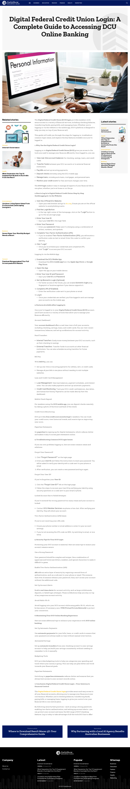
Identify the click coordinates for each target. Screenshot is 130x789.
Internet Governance (11, 148)
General (4, 145)
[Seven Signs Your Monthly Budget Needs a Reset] (16, 220)
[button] (127, 3)
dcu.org (68, 203)
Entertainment (7, 201)
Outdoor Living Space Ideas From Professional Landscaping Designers (16, 205)
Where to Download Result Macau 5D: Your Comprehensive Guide (32, 733)
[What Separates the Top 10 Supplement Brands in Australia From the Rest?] (16, 160)
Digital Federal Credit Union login (52, 691)
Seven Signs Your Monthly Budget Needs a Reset (16, 234)
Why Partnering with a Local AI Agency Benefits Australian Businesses (97, 733)
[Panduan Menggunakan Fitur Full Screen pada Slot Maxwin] (16, 248)
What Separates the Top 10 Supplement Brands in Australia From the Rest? (15, 176)
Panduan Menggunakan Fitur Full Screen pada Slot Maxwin (15, 262)
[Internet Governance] (16, 134)
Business (5, 231)
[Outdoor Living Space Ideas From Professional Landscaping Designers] (16, 190)
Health (4, 171)
